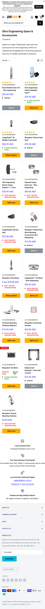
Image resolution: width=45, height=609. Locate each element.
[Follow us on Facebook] (3, 580)
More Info (39, 7)
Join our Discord (28, 484)
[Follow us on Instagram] (16, 580)
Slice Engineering (8, 85)
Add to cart (34, 108)
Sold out (11, 108)
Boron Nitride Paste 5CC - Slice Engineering (11, 89)
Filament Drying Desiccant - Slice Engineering (31, 185)
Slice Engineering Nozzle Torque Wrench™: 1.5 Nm (9, 185)
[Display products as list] (42, 60)
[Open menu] (3, 17)
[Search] (40, 23)
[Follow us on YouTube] (20, 580)
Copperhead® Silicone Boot (10, 231)
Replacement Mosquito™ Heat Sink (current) (33, 370)
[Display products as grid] (38, 60)
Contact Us (15, 484)
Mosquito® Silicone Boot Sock (34, 139)
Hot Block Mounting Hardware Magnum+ (9, 324)
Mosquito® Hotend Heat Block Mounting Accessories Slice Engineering (33, 234)
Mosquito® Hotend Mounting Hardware (9, 414)
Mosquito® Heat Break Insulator (33, 324)
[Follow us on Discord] (7, 580)
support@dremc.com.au (22, 480)
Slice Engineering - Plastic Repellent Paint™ (31, 90)
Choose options (11, 155)
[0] (41, 17)
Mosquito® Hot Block (10, 368)
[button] (7, 82)
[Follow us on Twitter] (12, 580)
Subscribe (9, 559)
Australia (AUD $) (8, 569)
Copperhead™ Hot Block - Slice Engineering (34, 279)
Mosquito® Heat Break (10, 278)
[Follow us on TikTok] (24, 580)
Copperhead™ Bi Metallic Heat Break (9, 139)
